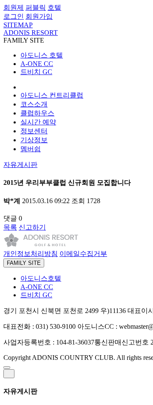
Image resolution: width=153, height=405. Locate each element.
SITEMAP (18, 25)
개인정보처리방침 (30, 253)
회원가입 (39, 16)
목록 (10, 227)
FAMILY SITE (24, 263)
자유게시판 (20, 164)
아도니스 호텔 (41, 55)
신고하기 (32, 227)
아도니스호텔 (40, 278)
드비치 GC (36, 71)
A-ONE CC (36, 63)
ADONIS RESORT (30, 32)
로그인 (13, 16)
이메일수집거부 (83, 253)
